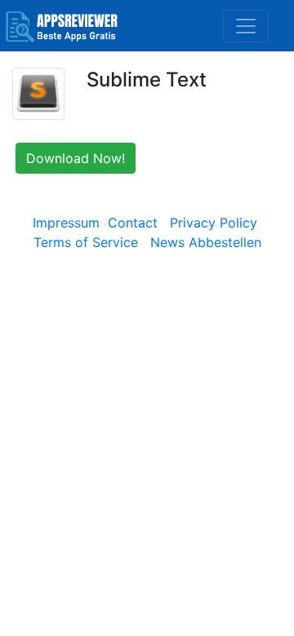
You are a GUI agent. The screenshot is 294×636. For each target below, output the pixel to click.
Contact (133, 222)
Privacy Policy (213, 222)
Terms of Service (85, 242)
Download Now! (75, 158)
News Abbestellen (205, 242)
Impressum (66, 222)
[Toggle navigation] (246, 26)
